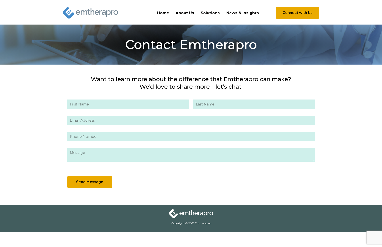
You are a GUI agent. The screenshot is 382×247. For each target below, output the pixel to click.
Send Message (89, 182)
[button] (297, 13)
